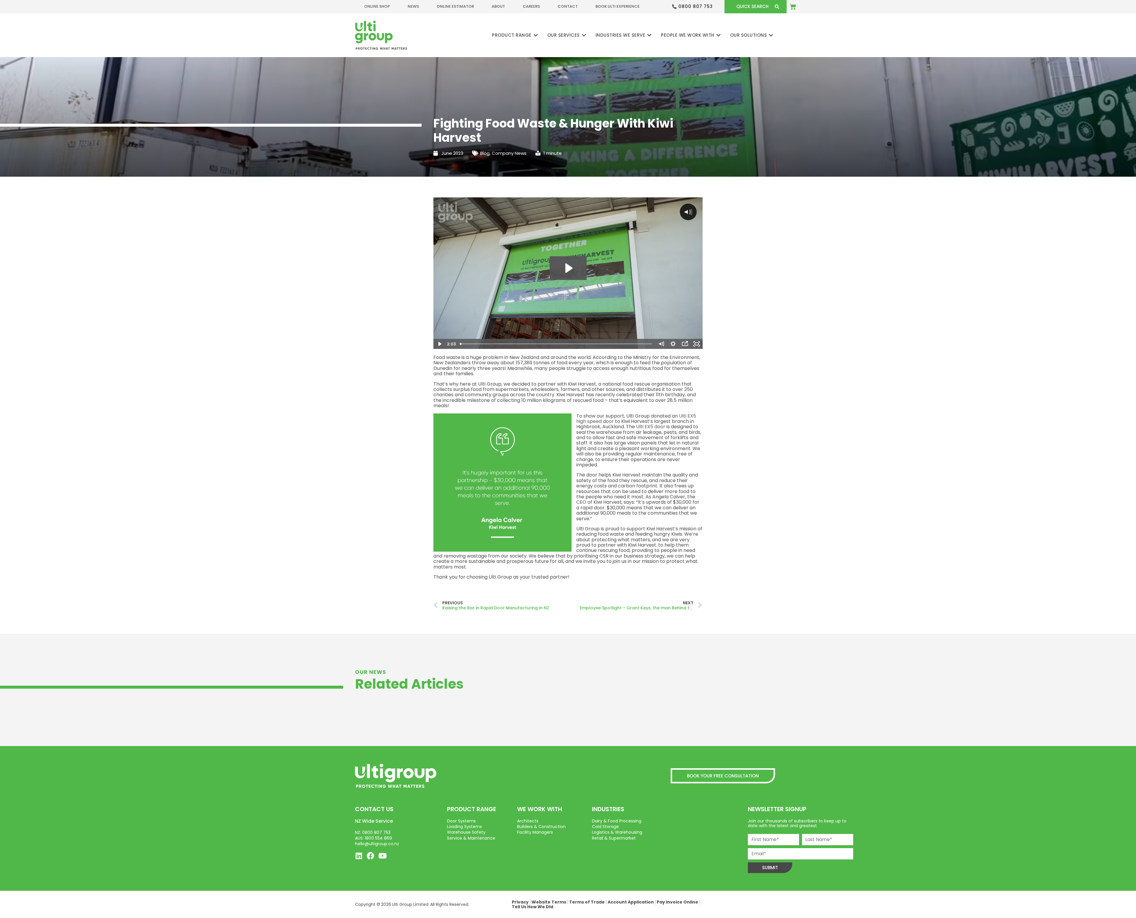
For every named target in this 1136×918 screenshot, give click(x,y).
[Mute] (661, 344)
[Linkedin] (358, 855)
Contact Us (374, 809)
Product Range (471, 809)
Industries (608, 809)
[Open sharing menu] (685, 344)
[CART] (793, 7)
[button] (515, 35)
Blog (485, 153)
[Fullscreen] (697, 344)
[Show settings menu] (673, 344)
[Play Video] (439, 344)
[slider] (556, 344)
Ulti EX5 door (650, 426)
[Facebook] (370, 855)
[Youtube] (382, 855)
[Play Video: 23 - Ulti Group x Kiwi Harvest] (568, 268)
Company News (509, 153)
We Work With (539, 809)
